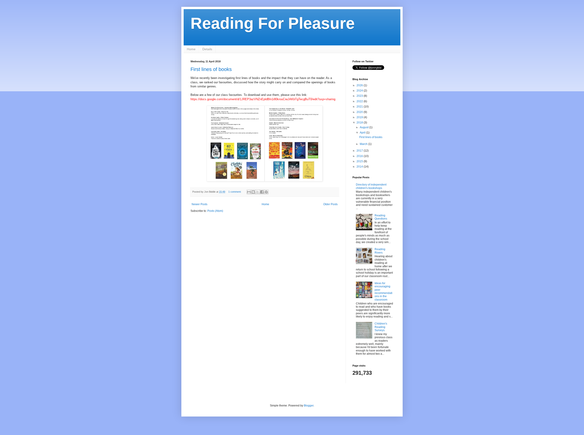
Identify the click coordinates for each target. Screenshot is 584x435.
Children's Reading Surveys (381, 327)
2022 (360, 101)
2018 (360, 122)
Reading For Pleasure (272, 23)
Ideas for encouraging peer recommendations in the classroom (383, 291)
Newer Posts (199, 204)
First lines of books (211, 69)
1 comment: (235, 191)
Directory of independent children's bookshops (371, 186)
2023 (360, 95)
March (364, 144)
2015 (360, 161)
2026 (360, 85)
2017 (360, 150)
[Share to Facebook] (262, 192)
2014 (360, 166)
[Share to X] (257, 192)
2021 (360, 106)
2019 (360, 117)
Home (191, 49)
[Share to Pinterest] (266, 192)
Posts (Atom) (215, 210)
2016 (360, 156)
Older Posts (330, 204)
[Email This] (249, 192)
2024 (360, 90)
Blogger (308, 405)
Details (207, 49)
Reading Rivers (380, 251)
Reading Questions (381, 217)
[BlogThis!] (253, 192)
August (364, 127)
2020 (360, 112)
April (363, 132)
